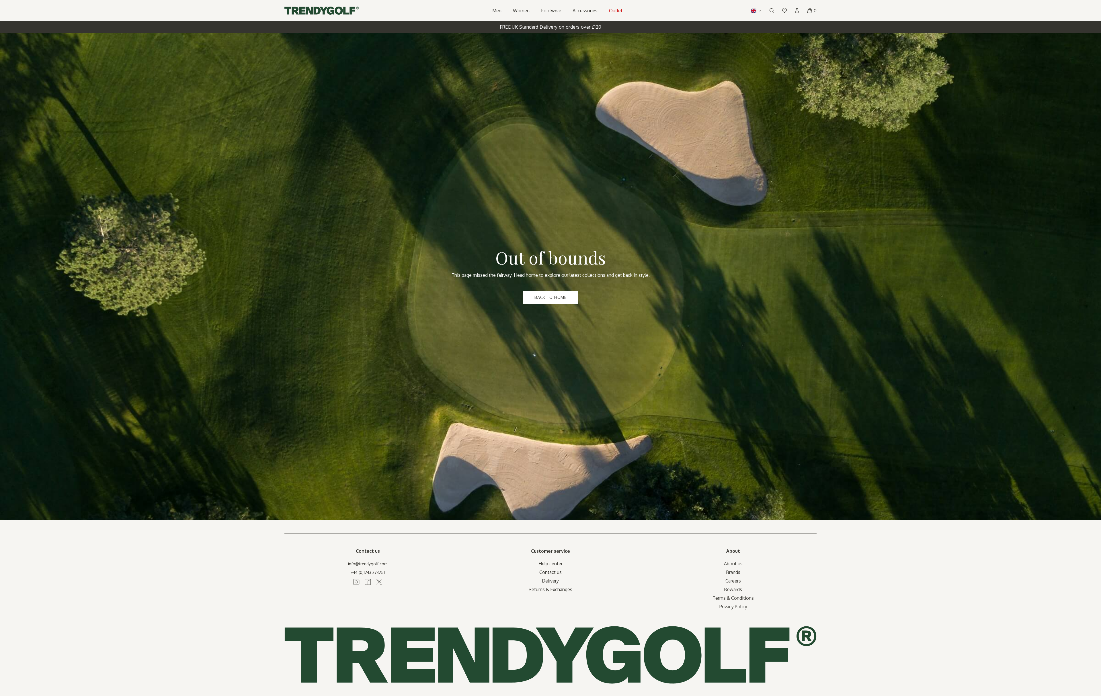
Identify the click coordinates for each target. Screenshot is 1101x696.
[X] (379, 582)
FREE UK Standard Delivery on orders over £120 (551, 27)
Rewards (733, 589)
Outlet (615, 10)
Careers (733, 581)
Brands (733, 572)
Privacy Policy (733, 606)
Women (521, 10)
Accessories (585, 10)
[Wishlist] (784, 10)
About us (733, 563)
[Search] (772, 10)
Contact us (550, 572)
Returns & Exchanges (550, 589)
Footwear (551, 10)
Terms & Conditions (733, 598)
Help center (550, 563)
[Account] (797, 10)
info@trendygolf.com (368, 563)
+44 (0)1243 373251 (368, 572)
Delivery (550, 581)
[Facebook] (367, 582)
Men (496, 10)
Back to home (550, 297)
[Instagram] (356, 582)
